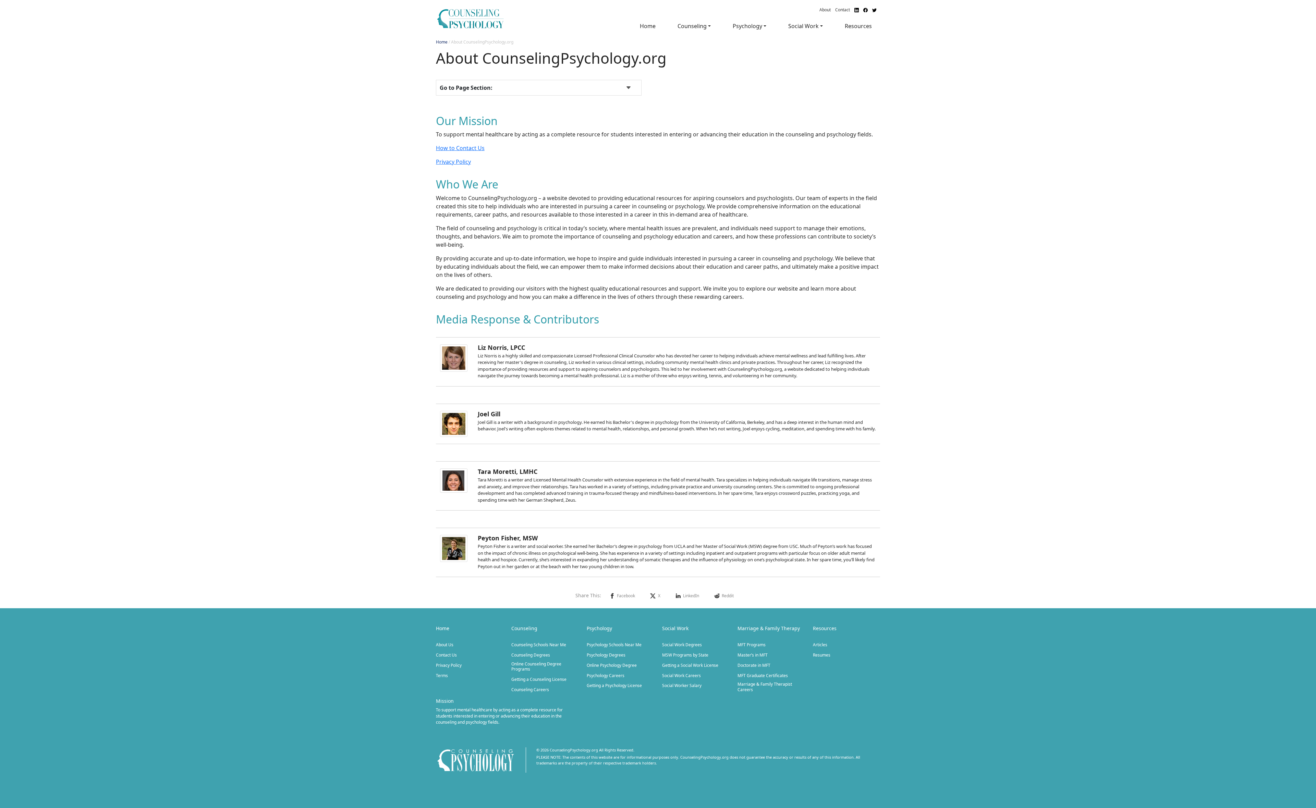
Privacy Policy (453, 162)
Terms (442, 675)
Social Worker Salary (682, 685)
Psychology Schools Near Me (614, 645)
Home (648, 26)
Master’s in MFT (753, 655)
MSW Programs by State (685, 655)
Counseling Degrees (530, 655)
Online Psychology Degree (612, 665)
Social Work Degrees (682, 645)
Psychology (599, 628)
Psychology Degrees (606, 655)
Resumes (821, 655)
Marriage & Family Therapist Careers (765, 687)
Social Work (675, 628)
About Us (444, 645)
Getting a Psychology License (614, 685)
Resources (858, 26)
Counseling (524, 628)
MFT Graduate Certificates (763, 675)
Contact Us (446, 655)
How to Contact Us (460, 148)
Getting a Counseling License (538, 679)
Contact (842, 10)
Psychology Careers (605, 675)
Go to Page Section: (466, 87)
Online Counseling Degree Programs (536, 666)
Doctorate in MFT (754, 665)
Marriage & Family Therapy (769, 628)
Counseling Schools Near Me (538, 645)
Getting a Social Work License (690, 665)
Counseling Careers (530, 690)
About (825, 10)
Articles (820, 645)
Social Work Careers (681, 675)
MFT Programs (752, 645)
